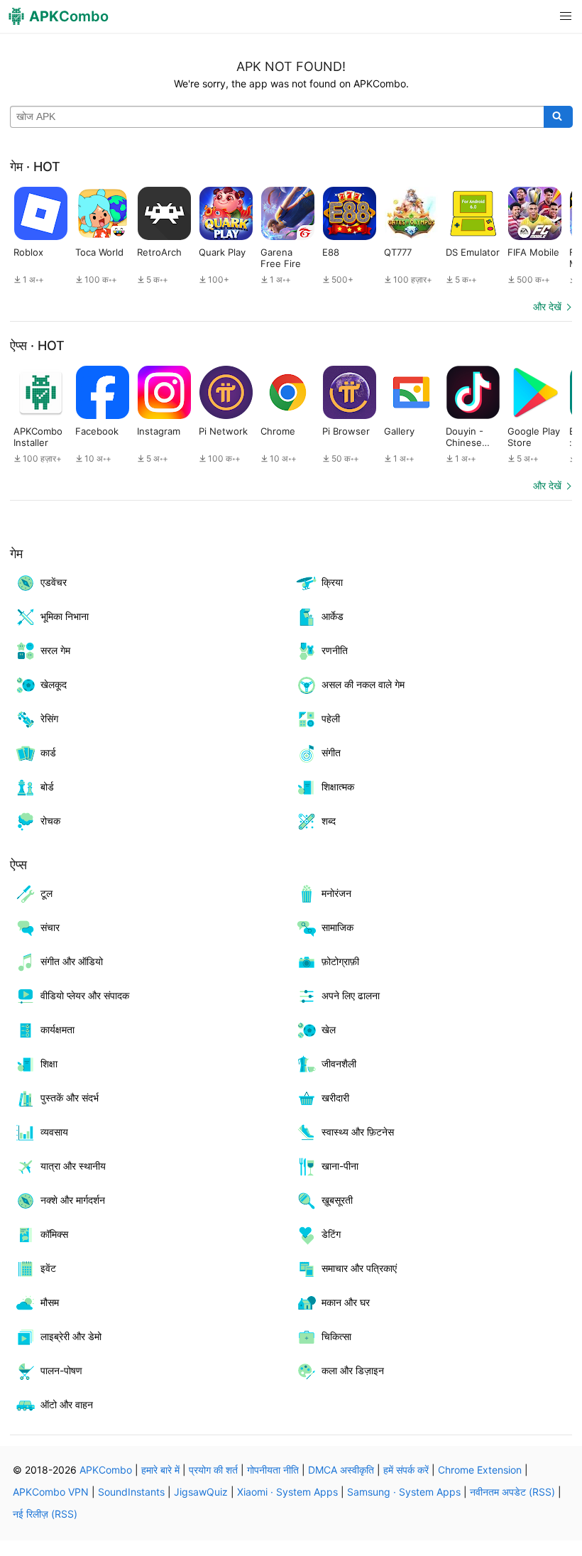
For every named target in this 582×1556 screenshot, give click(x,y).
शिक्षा (48, 1063)
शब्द (329, 821)
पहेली (331, 718)
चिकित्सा (336, 1336)
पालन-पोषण (61, 1370)
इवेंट (48, 1268)
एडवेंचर (53, 582)
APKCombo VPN (51, 1492)
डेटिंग (331, 1234)
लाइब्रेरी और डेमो (70, 1336)
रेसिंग (49, 718)
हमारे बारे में (160, 1470)
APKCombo (105, 1470)
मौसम (49, 1302)
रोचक (50, 821)
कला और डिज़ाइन (353, 1370)
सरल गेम (55, 650)
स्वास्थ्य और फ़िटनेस (358, 1132)
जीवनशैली (339, 1063)
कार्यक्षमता (57, 1029)
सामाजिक (337, 927)
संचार (50, 927)
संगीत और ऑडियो (71, 961)
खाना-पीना (340, 1166)
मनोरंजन (336, 893)
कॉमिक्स (54, 1234)
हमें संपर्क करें (406, 1470)
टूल (46, 893)
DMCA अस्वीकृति (341, 1470)
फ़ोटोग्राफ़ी (340, 961)
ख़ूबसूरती (337, 1200)
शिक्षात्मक (338, 786)
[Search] (558, 117)
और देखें (547, 306)
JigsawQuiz (201, 1492)
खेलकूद (53, 684)
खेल (329, 1029)
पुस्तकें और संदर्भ (69, 1098)
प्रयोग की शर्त (213, 1470)
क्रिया (332, 582)
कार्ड (48, 752)
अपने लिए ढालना (351, 995)
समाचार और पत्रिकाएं (359, 1268)
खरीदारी (335, 1098)
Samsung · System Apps (404, 1492)
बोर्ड (47, 786)
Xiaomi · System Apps (287, 1492)
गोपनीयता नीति (273, 1470)
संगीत (331, 752)
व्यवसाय (54, 1132)
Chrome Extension (480, 1470)
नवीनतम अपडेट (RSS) (512, 1492)
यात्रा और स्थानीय (73, 1166)
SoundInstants (131, 1492)
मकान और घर (346, 1302)
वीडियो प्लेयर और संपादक (84, 995)
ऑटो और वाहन (66, 1404)
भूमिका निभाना (64, 616)
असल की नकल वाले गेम (363, 684)
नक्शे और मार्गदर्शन (72, 1200)
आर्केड (333, 616)
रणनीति (335, 650)
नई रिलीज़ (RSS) (45, 1514)
